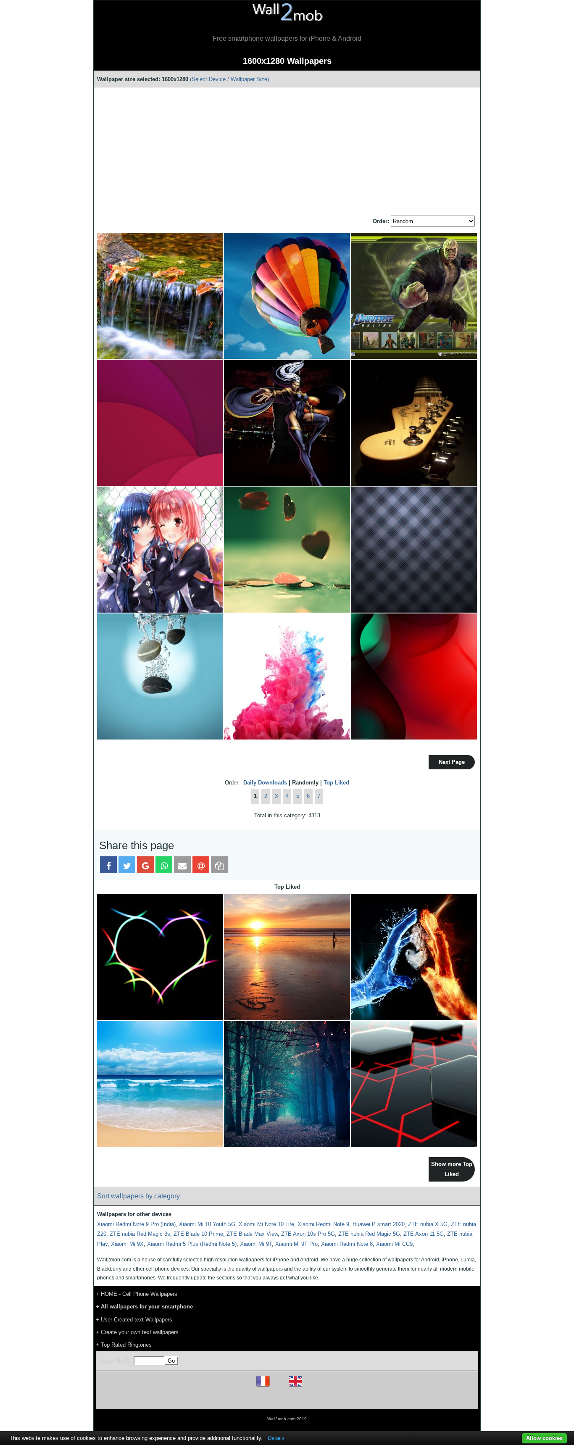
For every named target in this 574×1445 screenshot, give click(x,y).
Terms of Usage (238, 1399)
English (310, 1386)
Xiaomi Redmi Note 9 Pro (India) (136, 1224)
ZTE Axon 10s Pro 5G (308, 1234)
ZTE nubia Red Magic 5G (369, 1234)
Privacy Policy (313, 1399)
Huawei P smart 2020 (379, 1224)
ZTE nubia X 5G (428, 1224)
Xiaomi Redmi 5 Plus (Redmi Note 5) (192, 1244)
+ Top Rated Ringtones (124, 1345)
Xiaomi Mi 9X (127, 1244)
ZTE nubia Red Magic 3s (140, 1234)
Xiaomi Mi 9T (256, 1244)
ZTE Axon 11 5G (423, 1234)
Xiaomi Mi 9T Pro (296, 1244)
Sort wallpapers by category (138, 1196)
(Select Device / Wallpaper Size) (229, 79)
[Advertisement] (287, 152)
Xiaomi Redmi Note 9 (323, 1224)
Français (278, 1386)
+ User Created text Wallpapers (134, 1319)
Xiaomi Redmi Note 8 (347, 1244)
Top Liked (336, 782)
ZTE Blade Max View (252, 1234)
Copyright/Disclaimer (276, 1399)
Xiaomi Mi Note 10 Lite (266, 1224)
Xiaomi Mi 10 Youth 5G (207, 1224)
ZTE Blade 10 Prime (198, 1234)
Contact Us (340, 1399)
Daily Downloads (265, 782)
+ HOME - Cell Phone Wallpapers (136, 1294)
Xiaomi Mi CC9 (394, 1244)
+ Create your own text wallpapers (137, 1332)
